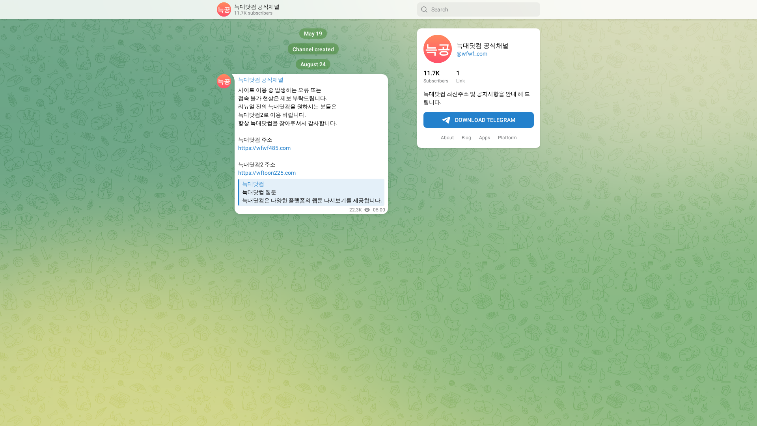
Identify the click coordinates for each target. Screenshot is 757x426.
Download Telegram (485, 120)
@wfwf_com (472, 53)
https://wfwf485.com (264, 148)
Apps (484, 137)
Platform (507, 137)
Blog (466, 137)
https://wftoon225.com (267, 173)
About (447, 137)
